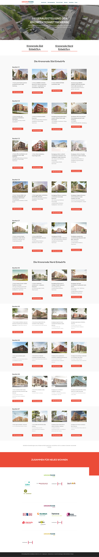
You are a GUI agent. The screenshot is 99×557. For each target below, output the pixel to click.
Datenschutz (50, 553)
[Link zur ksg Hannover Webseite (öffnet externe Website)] (71, 517)
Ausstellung (71, 2)
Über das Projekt (59, 2)
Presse (76, 2)
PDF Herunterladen (17, 92)
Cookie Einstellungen (58, 553)
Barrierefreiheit (67, 553)
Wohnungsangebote (51, 2)
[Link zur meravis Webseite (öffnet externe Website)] (27, 525)
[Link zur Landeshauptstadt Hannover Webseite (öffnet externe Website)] (57, 486)
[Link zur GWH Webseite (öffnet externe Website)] (27, 486)
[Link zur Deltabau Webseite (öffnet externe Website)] (27, 517)
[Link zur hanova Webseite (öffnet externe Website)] (57, 517)
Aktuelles (66, 2)
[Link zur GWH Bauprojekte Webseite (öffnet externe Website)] (42, 486)
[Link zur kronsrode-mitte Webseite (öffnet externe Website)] (49, 507)
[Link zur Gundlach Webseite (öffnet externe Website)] (42, 517)
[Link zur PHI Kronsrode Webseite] (27, 494)
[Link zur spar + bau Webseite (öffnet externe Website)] (42, 525)
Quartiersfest (43, 2)
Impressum (44, 553)
